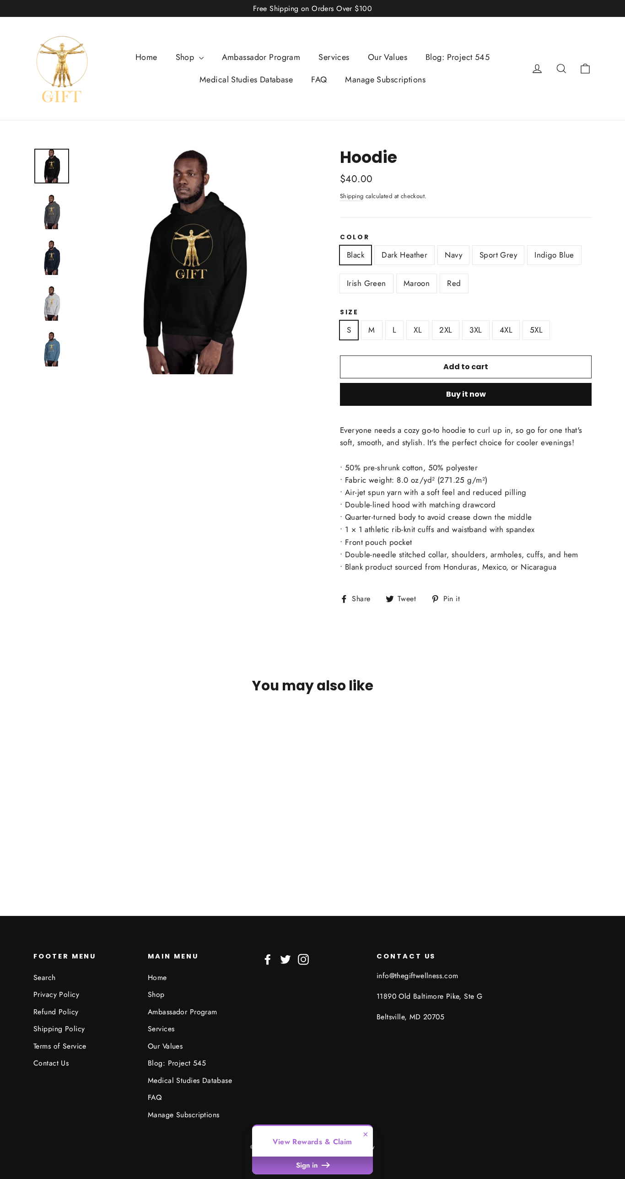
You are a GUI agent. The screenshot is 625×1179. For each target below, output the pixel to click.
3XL (475, 329)
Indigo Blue (554, 254)
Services (333, 57)
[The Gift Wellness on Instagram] (303, 959)
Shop (186, 57)
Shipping (351, 196)
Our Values (387, 57)
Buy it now (466, 394)
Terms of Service (59, 1046)
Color (355, 237)
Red (454, 283)
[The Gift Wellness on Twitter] (285, 959)
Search (44, 977)
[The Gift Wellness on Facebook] (267, 959)
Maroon (417, 283)
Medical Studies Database (246, 80)
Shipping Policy (59, 1028)
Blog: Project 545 (458, 57)
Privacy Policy (56, 994)
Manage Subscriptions (385, 80)
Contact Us (51, 1063)
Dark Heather (404, 254)
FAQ (319, 80)
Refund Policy (56, 1012)
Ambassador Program (261, 57)
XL (418, 329)
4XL (506, 329)
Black (355, 254)
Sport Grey (498, 254)
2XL (445, 329)
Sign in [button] (308, 1165)
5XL (536, 329)
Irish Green (366, 283)
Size (349, 312)
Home (146, 57)
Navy (453, 254)
